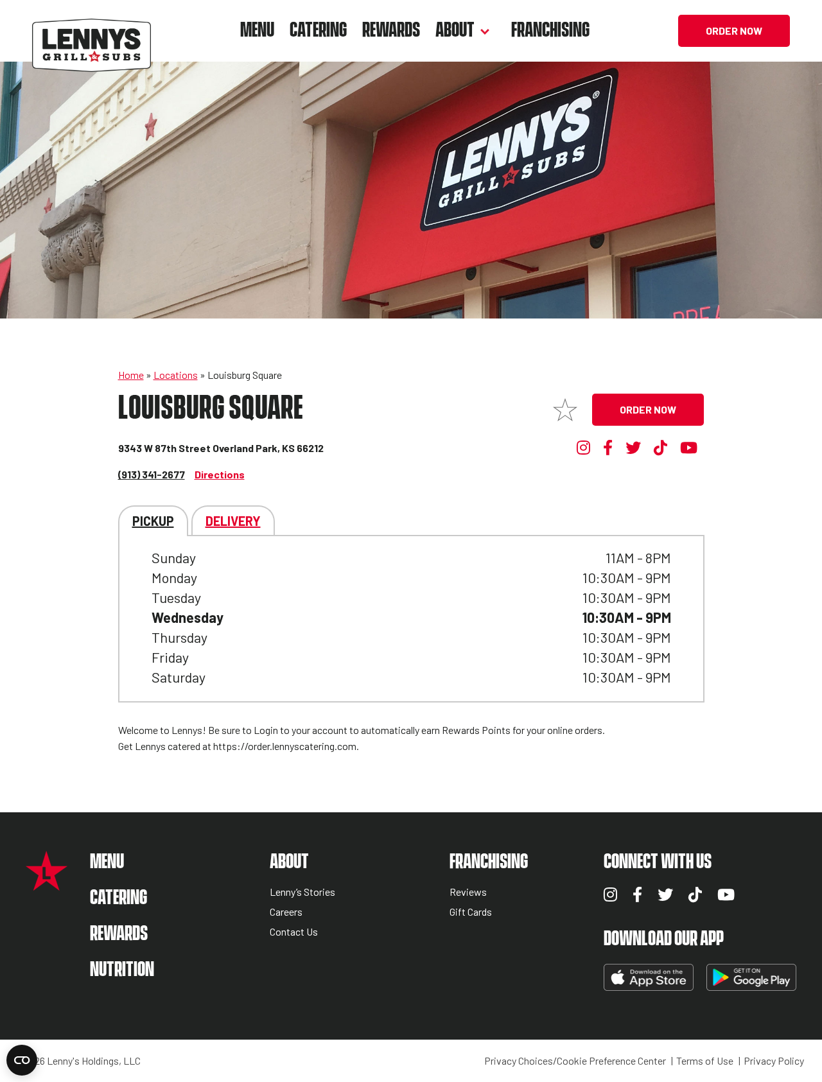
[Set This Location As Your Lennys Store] (565, 409)
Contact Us (294, 932)
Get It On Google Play (751, 977)
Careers (286, 912)
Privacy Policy (774, 1061)
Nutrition (122, 970)
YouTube (689, 447)
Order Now (734, 30)
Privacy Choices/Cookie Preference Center (575, 1061)
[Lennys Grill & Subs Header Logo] (91, 29)
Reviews (468, 892)
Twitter (633, 447)
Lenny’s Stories (302, 892)
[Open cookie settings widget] (21, 1060)
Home (131, 375)
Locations (175, 375)
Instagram (583, 447)
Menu (257, 30)
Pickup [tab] (153, 520)
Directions (220, 474)
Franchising (550, 30)
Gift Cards (471, 912)
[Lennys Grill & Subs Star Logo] (46, 884)
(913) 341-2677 (151, 474)
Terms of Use (704, 1061)
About (455, 30)
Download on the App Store (649, 977)
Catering (318, 30)
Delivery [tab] (233, 520)
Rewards (391, 30)
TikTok (661, 447)
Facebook (610, 447)
